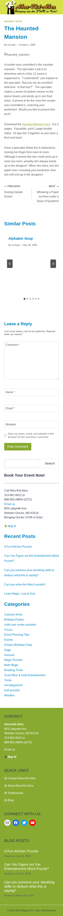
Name (10, 392)
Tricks (8, 680)
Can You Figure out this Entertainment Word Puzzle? (26, 867)
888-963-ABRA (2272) (18, 742)
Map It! (12, 526)
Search (50, 463)
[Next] (53, 264)
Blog (10, 800)
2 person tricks (13, 614)
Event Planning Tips (16, 634)
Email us (9, 504)
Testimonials (15, 793)
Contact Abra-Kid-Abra (22, 778)
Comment (12, 344)
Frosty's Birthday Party (18, 644)
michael (11, 44)
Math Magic (11, 665)
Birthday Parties (14, 619)
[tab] (24, 299)
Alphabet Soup (20, 238)
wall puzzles (12, 690)
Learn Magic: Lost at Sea (19, 593)
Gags (7, 649)
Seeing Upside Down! (13, 191)
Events (8, 639)
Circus (8, 629)
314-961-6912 (13, 737)
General (9, 655)
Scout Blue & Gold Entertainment (24, 675)
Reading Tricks (13, 21)
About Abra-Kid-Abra (20, 785)
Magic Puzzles (13, 659)
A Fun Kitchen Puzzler (18, 546)
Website (11, 424)
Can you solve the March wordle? (25, 584)
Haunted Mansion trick (36, 124)
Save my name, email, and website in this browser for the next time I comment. (31, 435)
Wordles (9, 695)
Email (10, 408)
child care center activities (20, 624)
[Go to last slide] (10, 264)
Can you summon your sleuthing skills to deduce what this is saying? (29, 886)
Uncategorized (13, 685)
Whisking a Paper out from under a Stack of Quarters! (48, 194)
